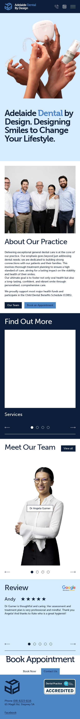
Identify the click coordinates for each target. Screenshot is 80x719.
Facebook (10, 712)
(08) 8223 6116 (22, 700)
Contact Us (50, 671)
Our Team (13, 305)
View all (68, 448)
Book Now (29, 671)
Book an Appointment (40, 305)
